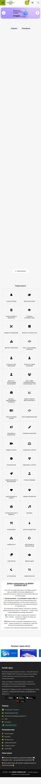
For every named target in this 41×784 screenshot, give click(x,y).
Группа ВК (7, 748)
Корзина (7, 736)
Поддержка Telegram (12, 709)
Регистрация (8, 733)
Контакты (7, 722)
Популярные (26, 28)
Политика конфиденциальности (15, 716)
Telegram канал (9, 745)
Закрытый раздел (10, 742)
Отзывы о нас (8, 739)
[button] (4, 13)
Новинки (14, 28)
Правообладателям (11, 713)
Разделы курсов (20, 286)
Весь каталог (21, 271)
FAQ (5, 719)
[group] (21, 13)
